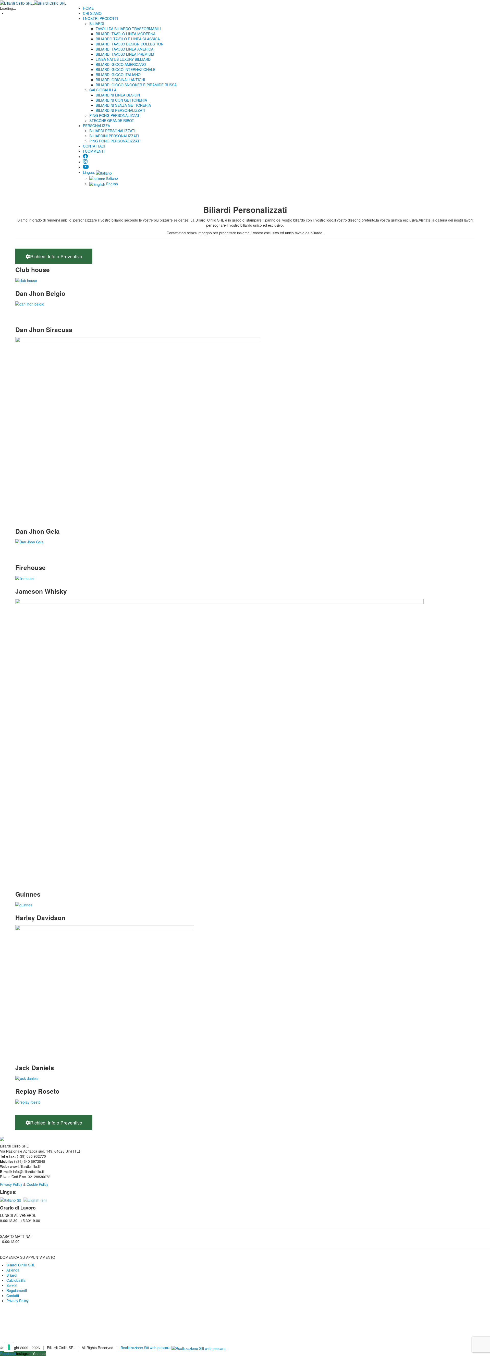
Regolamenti (16, 1290)
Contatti (12, 1295)
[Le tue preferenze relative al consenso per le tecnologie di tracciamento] (9, 1347)
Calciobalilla (16, 1280)
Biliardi (11, 1275)
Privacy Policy (11, 1184)
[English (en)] (35, 1199)
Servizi (11, 1285)
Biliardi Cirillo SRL (20, 1264)
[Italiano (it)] (10, 1199)
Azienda (12, 1270)
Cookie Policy (38, 1184)
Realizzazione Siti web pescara (145, 1347)
